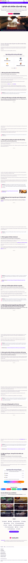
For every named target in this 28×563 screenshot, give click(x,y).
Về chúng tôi (2, 550)
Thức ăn (6, 525)
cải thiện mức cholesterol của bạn (22, 242)
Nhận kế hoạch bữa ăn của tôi (14, 481)
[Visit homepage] (14, 538)
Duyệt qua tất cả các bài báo (14, 531)
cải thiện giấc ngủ (22, 439)
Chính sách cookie (3, 556)
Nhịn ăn (11, 525)
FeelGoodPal (3, 540)
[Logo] (3, 1)
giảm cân (2, 248)
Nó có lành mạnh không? (20, 523)
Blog (4, 546)
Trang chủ (2, 546)
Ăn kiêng (10, 521)
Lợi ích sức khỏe (10, 13)
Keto (13, 523)
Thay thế (18, 528)
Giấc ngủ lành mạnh (12, 528)
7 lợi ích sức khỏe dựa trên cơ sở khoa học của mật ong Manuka (16, 347)
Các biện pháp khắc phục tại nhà (19, 525)
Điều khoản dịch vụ (3, 553)
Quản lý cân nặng (17, 521)
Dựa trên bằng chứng (16, 13)
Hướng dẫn (5, 521)
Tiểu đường (24, 521)
